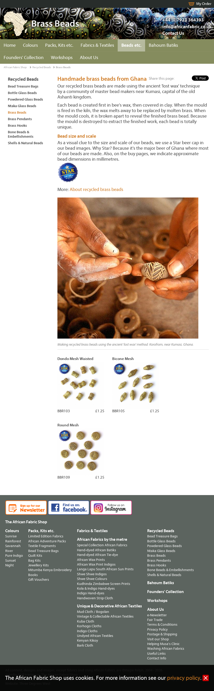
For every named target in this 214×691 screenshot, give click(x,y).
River (9, 551)
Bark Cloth (85, 645)
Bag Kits (34, 560)
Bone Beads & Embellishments (20, 134)
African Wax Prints (91, 560)
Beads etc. (131, 45)
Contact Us (173, 33)
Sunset (10, 560)
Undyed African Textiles (95, 636)
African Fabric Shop (15, 67)
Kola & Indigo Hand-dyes (96, 588)
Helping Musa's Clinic (163, 644)
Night (9, 565)
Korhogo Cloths (89, 626)
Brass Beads (63, 67)
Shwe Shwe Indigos (92, 574)
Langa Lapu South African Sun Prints (105, 569)
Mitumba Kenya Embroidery (50, 570)
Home (10, 45)
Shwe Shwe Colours (92, 579)
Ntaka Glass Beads (22, 106)
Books (33, 575)
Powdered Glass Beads (25, 99)
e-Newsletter (157, 615)
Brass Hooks (17, 125)
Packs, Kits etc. (59, 45)
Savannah (13, 546)
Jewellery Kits (38, 565)
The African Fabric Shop (26, 522)
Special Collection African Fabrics (102, 545)
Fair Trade (155, 620)
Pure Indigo (14, 555)
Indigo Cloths (87, 631)
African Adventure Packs (47, 541)
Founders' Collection (24, 57)
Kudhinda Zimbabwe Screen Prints (103, 584)
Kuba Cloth (85, 621)
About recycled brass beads (96, 189)
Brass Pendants (20, 119)
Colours (30, 45)
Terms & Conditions (162, 624)
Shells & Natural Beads (25, 143)
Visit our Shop (158, 639)
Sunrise (11, 536)
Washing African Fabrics (165, 648)
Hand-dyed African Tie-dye (97, 555)
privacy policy (183, 678)
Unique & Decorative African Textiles (109, 606)
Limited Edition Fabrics (45, 536)
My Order (203, 4)
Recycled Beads (41, 67)
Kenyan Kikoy (87, 640)
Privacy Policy (157, 629)
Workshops (62, 57)
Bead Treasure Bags (23, 86)
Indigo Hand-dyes (90, 593)
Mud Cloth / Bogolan (93, 611)
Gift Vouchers (38, 579)
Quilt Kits (35, 555)
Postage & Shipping (162, 634)
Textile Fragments (42, 546)
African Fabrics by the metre (102, 539)
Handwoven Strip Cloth (95, 598)
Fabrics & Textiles (97, 45)
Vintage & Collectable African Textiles (105, 616)
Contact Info (156, 658)
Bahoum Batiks (163, 45)
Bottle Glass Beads (22, 93)
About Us (89, 57)
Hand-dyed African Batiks (96, 550)
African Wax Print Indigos (96, 564)
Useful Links (156, 653)
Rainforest (13, 541)
